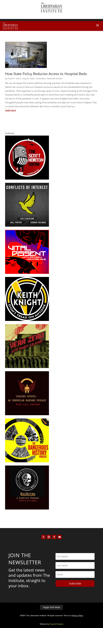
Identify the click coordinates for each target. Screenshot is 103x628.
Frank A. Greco (14, 78)
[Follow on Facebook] (54, 537)
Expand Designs (56, 624)
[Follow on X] (43, 537)
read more (10, 110)
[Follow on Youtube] (59, 537)
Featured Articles (54, 78)
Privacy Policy (77, 615)
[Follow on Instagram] (49, 537)
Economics (41, 78)
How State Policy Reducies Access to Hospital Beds (46, 73)
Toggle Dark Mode (51, 607)
